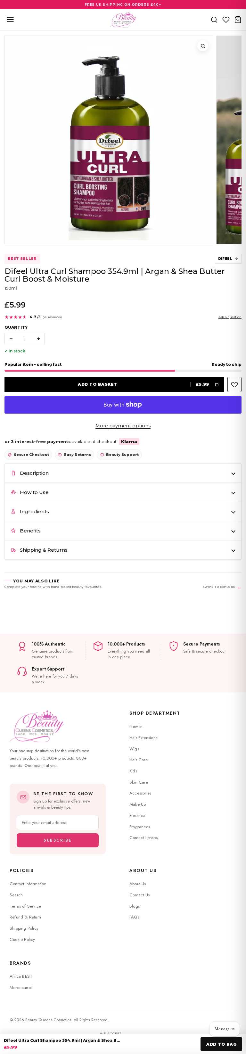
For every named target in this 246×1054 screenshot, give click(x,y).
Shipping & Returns (44, 550)
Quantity (16, 327)
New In (136, 726)
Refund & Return (25, 917)
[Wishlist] (226, 19)
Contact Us (139, 895)
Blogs (134, 906)
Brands (20, 963)
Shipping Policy (24, 928)
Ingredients (34, 511)
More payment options (123, 426)
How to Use (34, 492)
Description (34, 473)
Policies (21, 870)
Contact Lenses (143, 838)
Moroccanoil (21, 987)
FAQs (134, 917)
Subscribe (58, 840)
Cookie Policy (22, 939)
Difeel (225, 259)
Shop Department (154, 713)
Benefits (30, 531)
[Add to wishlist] (234, 384)
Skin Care (138, 782)
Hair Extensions (143, 738)
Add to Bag (221, 1044)
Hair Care (138, 760)
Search (16, 895)
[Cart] (238, 19)
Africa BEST (21, 976)
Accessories (140, 793)
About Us (142, 870)
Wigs (134, 749)
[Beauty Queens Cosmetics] (123, 20)
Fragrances (139, 827)
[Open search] (214, 19)
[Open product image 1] (108, 140)
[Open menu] (10, 19)
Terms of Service (25, 906)
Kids (133, 771)
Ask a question (230, 317)
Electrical (137, 815)
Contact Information (28, 884)
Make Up (137, 804)
